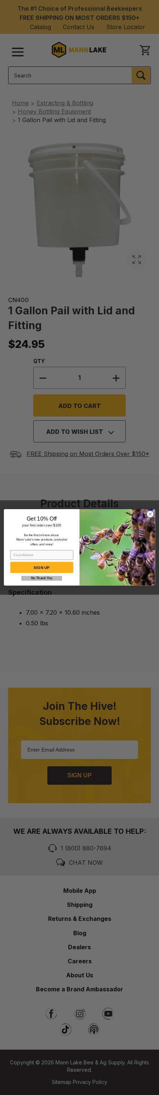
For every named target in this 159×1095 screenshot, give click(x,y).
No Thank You (42, 578)
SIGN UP (42, 568)
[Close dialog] (150, 514)
